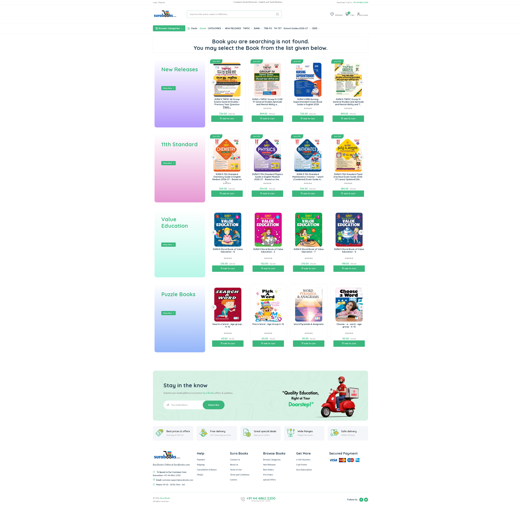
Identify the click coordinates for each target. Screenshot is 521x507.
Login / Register (159, 2)
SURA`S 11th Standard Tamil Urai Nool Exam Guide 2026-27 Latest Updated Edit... (310, 177)
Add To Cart (228, 118)
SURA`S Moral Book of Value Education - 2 (260, 250)
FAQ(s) (200, 474)
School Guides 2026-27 (296, 28)
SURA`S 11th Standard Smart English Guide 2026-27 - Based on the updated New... (351, 177)
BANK (257, 28)
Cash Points (301, 464)
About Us (234, 464)
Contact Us (235, 459)
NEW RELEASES (233, 28)
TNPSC (246, 28)
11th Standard (179, 144)
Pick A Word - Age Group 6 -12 (260, 324)
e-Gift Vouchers (303, 459)
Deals (194, 28)
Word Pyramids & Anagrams (300, 324)
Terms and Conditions (239, 474)
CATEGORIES (215, 28)
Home (203, 28)
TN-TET (278, 28)
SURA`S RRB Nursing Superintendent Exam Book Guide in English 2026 (267, 102)
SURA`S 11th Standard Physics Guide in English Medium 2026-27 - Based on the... (230, 177)
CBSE (315, 28)
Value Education (174, 222)
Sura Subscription (304, 469)
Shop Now (167, 88)
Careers (233, 479)
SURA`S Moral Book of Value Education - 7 (300, 250)
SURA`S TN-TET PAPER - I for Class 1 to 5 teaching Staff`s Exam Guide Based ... (348, 102)
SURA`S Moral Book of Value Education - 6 (341, 250)
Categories (169, 28)
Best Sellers (268, 469)
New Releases (179, 69)
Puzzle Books (178, 294)
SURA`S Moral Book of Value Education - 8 (219, 250)
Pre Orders (268, 474)
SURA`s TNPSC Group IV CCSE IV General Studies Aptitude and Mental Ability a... (227, 102)
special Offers (269, 479)
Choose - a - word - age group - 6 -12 (340, 325)
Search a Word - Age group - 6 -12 (219, 325)
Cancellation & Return (207, 469)
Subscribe (213, 405)
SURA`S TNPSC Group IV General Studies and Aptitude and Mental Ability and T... (307, 102)
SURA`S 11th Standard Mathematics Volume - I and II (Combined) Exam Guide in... (270, 177)
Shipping (201, 464)
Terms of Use (236, 469)
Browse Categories (272, 459)
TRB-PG (268, 28)
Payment (201, 459)
